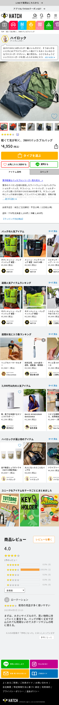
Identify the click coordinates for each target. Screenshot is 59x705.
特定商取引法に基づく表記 (26, 686)
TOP (2, 32)
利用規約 (46, 686)
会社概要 (7, 686)
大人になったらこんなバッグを (35, 468)
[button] (41, 16)
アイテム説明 (14, 171)
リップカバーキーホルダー (11, 364)
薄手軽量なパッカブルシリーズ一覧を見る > (22, 180)
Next (54, 92)
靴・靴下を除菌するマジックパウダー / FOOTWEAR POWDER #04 (11, 415)
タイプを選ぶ (32, 155)
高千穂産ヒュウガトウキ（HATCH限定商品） (11, 468)
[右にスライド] (55, 254)
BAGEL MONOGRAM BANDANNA (33, 415)
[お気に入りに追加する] (54, 116)
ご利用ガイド (26, 682)
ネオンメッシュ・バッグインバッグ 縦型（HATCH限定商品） (11, 261)
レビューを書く (44, 539)
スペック (44, 171)
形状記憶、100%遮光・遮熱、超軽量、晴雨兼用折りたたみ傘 (35, 364)
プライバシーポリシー (13, 691)
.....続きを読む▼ (48, 57)
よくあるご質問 (10, 682)
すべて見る (52, 231)
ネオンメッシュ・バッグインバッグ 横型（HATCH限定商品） (35, 312)
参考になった (46, 637)
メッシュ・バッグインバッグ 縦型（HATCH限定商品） (35, 261)
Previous (5, 92)
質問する (44, 164)
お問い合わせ (41, 682)
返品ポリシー (33, 691)
